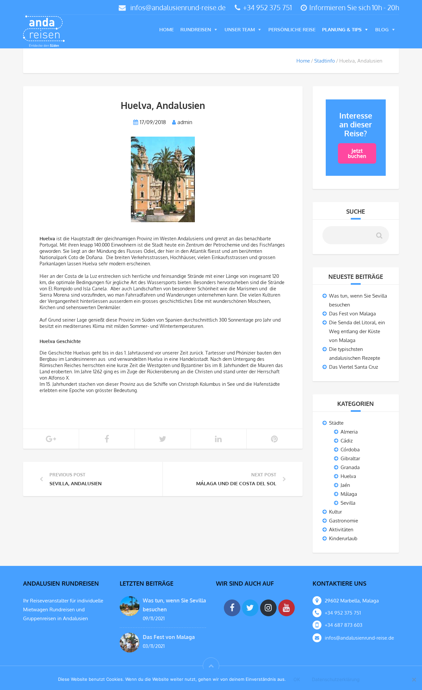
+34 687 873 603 (343, 625)
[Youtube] (286, 607)
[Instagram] (268, 607)
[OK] (413, 679)
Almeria (349, 432)
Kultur (335, 512)
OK (296, 679)
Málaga (349, 494)
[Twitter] (250, 607)
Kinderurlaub (343, 538)
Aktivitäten (341, 529)
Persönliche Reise (292, 29)
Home (166, 29)
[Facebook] (232, 607)
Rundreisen (195, 29)
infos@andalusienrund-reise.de (178, 7)
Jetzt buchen (357, 153)
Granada (350, 467)
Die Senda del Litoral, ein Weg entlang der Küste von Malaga (357, 331)
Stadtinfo (324, 61)
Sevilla (348, 503)
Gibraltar (350, 458)
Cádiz (347, 441)
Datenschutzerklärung (336, 679)
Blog (382, 29)
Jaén (345, 485)
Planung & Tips (342, 29)
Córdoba (350, 449)
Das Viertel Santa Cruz (353, 367)
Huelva (348, 476)
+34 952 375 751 (267, 7)
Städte (336, 423)
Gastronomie (343, 521)
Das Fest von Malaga (352, 313)
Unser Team (240, 29)
